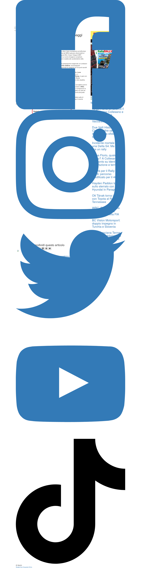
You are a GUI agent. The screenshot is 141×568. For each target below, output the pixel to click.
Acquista (25, 567)
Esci (21, 567)
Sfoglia (18, 567)
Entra (30, 567)
